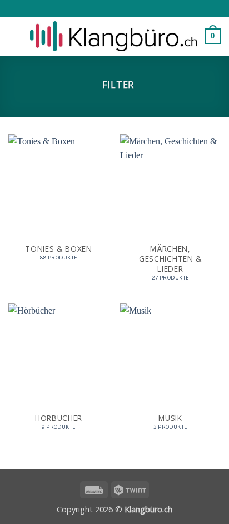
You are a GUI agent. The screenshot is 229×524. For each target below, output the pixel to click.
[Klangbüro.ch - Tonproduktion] (113, 36)
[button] (15, 36)
